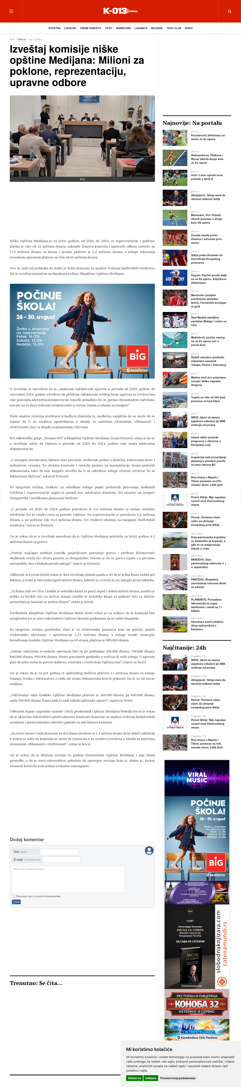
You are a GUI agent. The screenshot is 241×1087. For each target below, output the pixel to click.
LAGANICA (141, 28)
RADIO (189, 28)
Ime (20, 851)
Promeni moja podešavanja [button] (177, 1078)
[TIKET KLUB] (197, 892)
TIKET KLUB (174, 28)
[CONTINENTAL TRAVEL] (197, 1040)
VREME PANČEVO (90, 28)
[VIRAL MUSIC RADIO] (197, 778)
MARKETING (123, 28)
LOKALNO (70, 28)
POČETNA (54, 28)
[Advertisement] (82, 212)
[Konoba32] (197, 1003)
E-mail (27, 859)
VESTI (108, 28)
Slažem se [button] (134, 1078)
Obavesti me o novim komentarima (38, 896)
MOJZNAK (157, 28)
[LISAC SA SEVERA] (197, 946)
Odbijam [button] (150, 1078)
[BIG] (82, 331)
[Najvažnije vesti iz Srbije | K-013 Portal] (120, 11)
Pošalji (16, 902)
